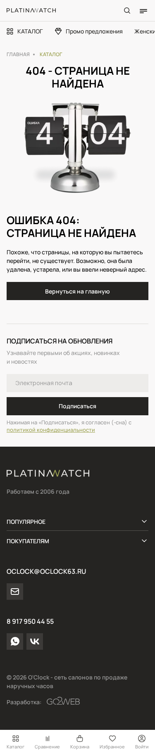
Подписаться (77, 406)
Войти (141, 746)
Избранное (112, 746)
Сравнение (47, 746)
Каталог (15, 746)
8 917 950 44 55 (30, 621)
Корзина (79, 746)
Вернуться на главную (77, 291)
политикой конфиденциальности (51, 429)
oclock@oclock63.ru (46, 571)
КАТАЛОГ (30, 31)
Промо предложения (94, 31)
